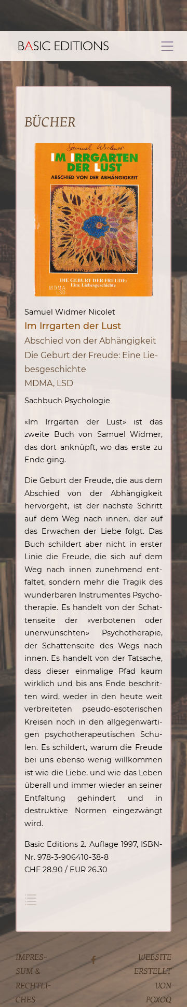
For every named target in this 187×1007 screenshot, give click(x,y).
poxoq (158, 1000)
